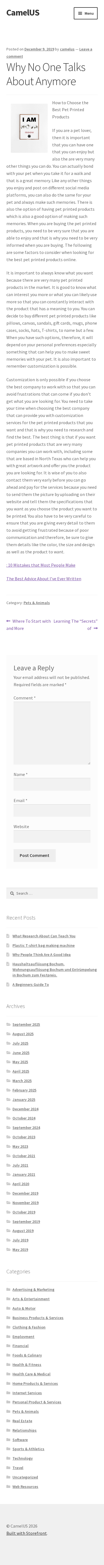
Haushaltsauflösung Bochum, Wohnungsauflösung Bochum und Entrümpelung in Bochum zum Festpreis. (54, 969)
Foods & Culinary (27, 1355)
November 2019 (25, 1202)
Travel (17, 1467)
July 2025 (20, 1043)
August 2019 (23, 1230)
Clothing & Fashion (28, 1327)
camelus (67, 49)
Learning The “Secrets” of (75, 624)
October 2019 (23, 1212)
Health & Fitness (26, 1364)
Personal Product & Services (36, 1401)
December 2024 (25, 1108)
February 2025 (24, 1090)
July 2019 (20, 1240)
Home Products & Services (35, 1383)
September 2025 (26, 1024)
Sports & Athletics (28, 1448)
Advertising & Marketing (33, 1289)
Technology (22, 1458)
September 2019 (26, 1221)
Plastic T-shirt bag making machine (43, 945)
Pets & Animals (37, 602)
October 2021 (23, 1155)
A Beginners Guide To (30, 984)
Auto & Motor (23, 1308)
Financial (20, 1345)
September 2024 (26, 1127)
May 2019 (20, 1249)
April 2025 (20, 1071)
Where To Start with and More (28, 624)
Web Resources (25, 1486)
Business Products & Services (38, 1317)
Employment (23, 1336)
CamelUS (22, 12)
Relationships (24, 1430)
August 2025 (23, 1033)
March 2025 (22, 1080)
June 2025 (20, 1052)
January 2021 (23, 1174)
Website (21, 826)
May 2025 (20, 1061)
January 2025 (23, 1099)
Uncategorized (25, 1477)
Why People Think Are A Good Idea (41, 954)
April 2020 (20, 1183)
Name (21, 774)
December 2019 (25, 1193)
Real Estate (22, 1420)
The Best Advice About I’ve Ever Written (43, 578)
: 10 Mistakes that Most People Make (40, 565)
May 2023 (20, 1146)
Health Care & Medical (31, 1373)
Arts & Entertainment (31, 1298)
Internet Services (27, 1392)
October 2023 (23, 1136)
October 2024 (23, 1118)
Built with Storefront (26, 1533)
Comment (25, 698)
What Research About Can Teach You (43, 935)
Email (20, 800)
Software (20, 1439)
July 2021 (20, 1165)
